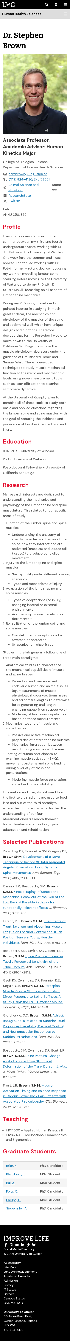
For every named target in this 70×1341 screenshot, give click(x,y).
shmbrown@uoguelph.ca (28, 174)
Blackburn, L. (15, 1174)
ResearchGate (20, 195)
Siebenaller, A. (16, 1208)
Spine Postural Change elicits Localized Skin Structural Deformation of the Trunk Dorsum (35, 1061)
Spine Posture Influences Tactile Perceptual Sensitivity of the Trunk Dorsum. (33, 961)
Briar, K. (11, 1165)
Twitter (14, 201)
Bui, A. (10, 1183)
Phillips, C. (13, 1200)
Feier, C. (12, 1191)
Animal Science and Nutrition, (23, 187)
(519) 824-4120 (29, 179)
